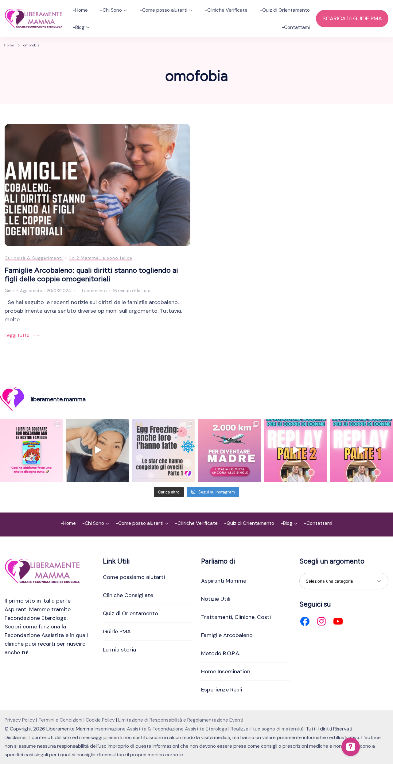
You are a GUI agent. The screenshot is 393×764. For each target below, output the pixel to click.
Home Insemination (225, 671)
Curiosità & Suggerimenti (34, 258)
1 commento (94, 291)
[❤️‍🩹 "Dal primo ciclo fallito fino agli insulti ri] (163, 450)
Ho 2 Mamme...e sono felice (100, 258)
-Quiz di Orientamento (285, 10)
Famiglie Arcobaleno (227, 635)
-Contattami (296, 27)
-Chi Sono (111, 10)
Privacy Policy (20, 720)
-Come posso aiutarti (163, 10)
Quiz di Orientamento (130, 613)
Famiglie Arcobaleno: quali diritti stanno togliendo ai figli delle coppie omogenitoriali (91, 274)
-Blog (78, 27)
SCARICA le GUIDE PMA (352, 18)
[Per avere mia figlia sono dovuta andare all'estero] (229, 450)
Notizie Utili (215, 599)
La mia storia (119, 649)
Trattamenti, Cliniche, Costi (236, 617)
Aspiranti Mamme (223, 580)
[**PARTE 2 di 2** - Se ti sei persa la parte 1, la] (295, 450)
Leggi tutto (17, 335)
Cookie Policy (100, 720)
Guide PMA (117, 631)
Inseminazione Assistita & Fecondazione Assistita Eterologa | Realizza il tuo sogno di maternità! (200, 729)
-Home (80, 10)
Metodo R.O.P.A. (220, 653)
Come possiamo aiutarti (134, 577)
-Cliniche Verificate (226, 10)
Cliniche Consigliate (128, 595)
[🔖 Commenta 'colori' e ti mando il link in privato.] (31, 450)
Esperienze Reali (221, 689)
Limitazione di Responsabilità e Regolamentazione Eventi (180, 720)
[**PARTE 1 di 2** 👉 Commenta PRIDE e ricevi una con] (361, 450)
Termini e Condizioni (60, 720)
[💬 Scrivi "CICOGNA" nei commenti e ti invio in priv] (97, 450)
